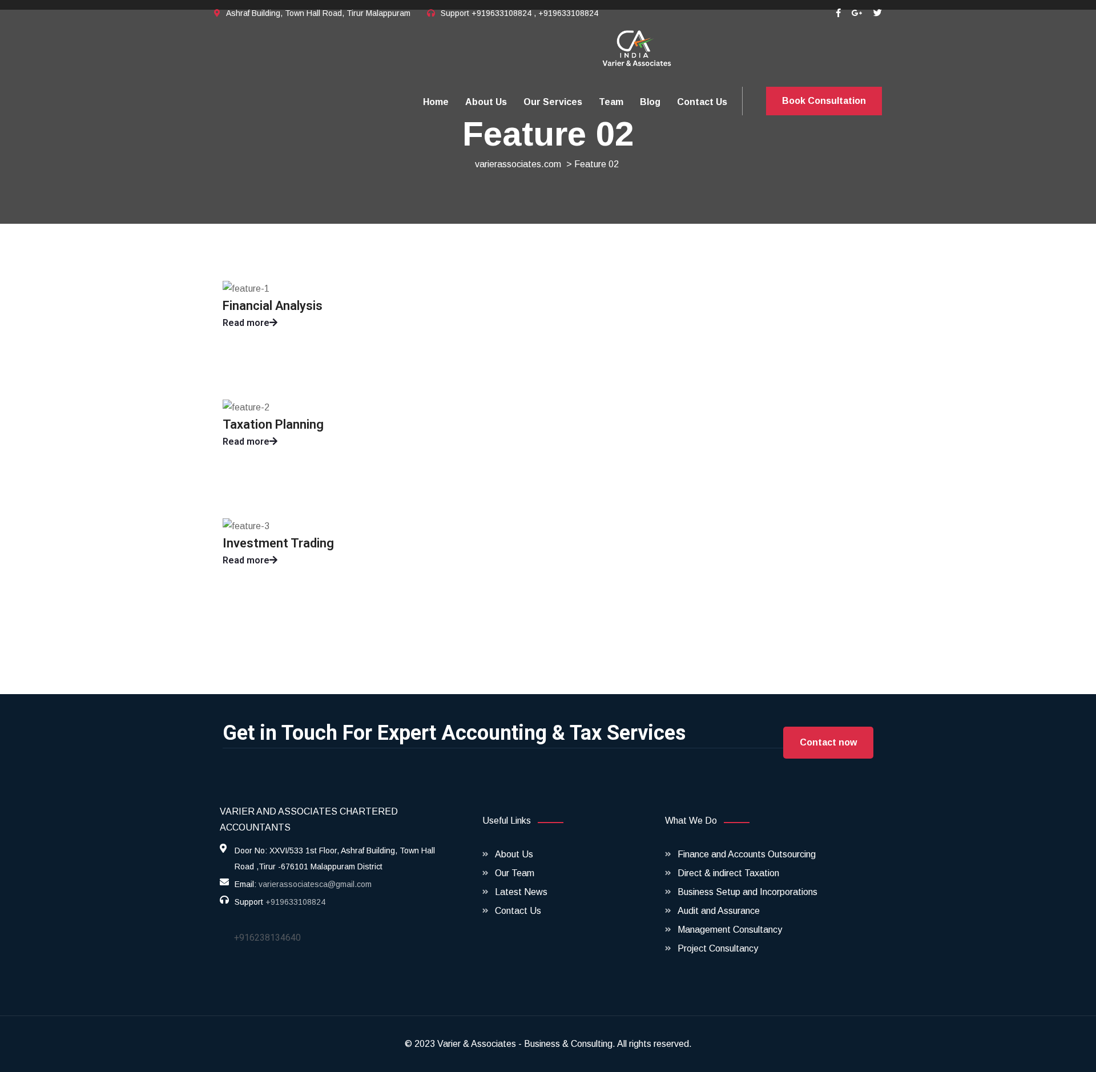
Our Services (552, 102)
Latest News (521, 892)
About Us (486, 102)
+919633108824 (295, 901)
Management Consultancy (730, 929)
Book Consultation (824, 101)
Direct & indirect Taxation (728, 873)
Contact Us (702, 102)
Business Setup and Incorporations (747, 892)
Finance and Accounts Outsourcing (747, 854)
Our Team (514, 873)
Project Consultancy (718, 948)
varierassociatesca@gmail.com (315, 884)
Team (611, 102)
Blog (650, 102)
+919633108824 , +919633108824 (535, 13)
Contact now (828, 742)
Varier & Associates (476, 1044)
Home (436, 102)
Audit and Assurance (719, 911)
